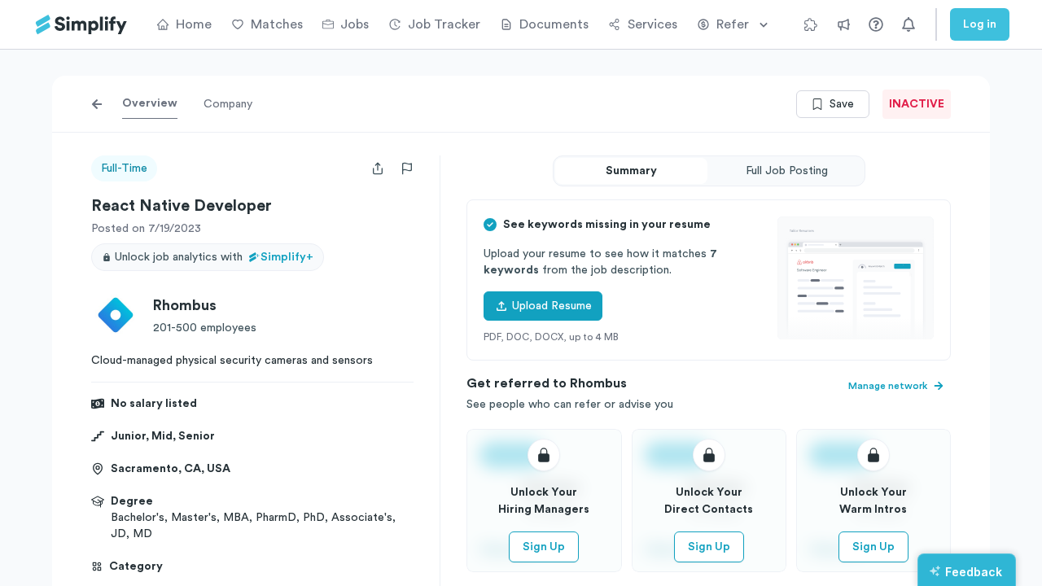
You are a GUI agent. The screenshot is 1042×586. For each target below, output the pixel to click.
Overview (149, 103)
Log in (979, 24)
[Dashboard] (81, 25)
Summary (631, 171)
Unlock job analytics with (214, 257)
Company (228, 104)
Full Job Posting (787, 171)
